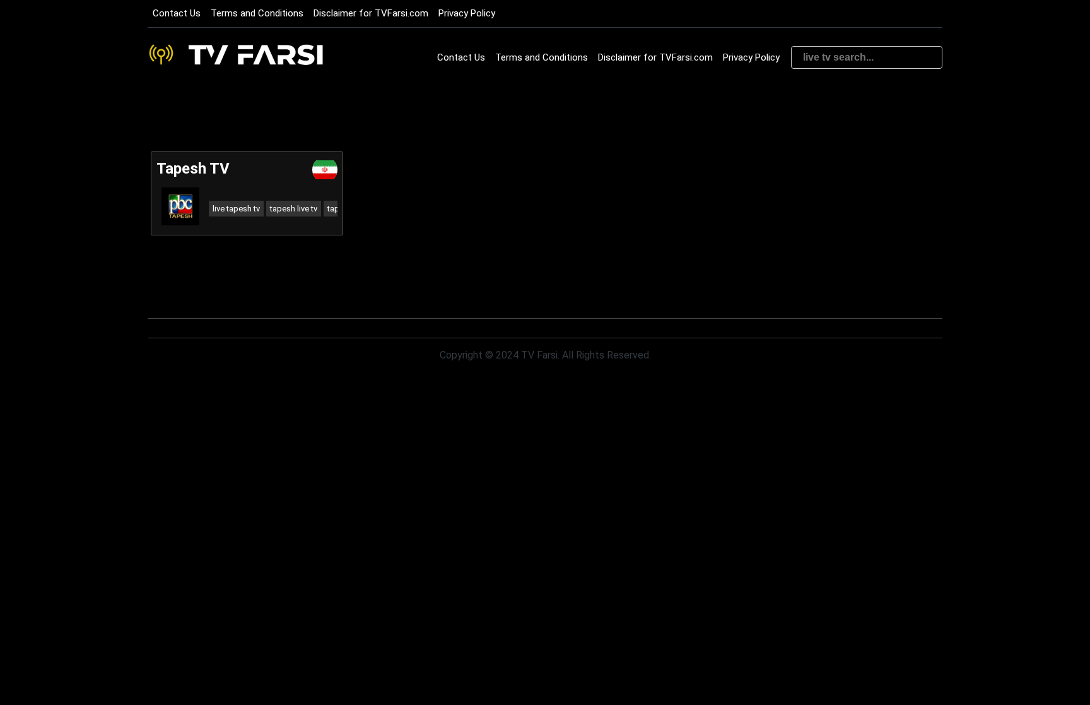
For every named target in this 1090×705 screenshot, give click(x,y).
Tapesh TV (193, 168)
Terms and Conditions (257, 13)
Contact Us (177, 13)
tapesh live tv (293, 208)
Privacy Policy (466, 13)
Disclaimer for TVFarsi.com (371, 13)
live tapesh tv (236, 208)
